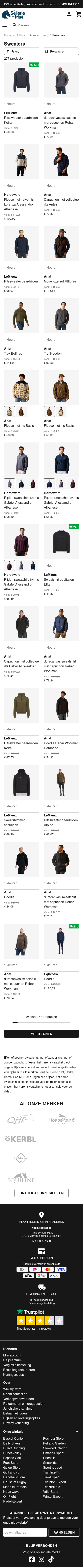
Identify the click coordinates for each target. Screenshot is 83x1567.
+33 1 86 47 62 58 (42, 1240)
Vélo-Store (50, 1491)
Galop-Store (12, 1467)
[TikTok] (51, 1560)
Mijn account (12, 1355)
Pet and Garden (54, 1443)
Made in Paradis (15, 1486)
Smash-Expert (53, 1453)
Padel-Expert (12, 1501)
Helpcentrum (12, 1360)
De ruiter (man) (38, 35)
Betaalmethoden (15, 1413)
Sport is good (52, 1467)
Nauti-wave (11, 1491)
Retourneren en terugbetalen (23, 1403)
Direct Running (14, 1448)
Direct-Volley (12, 1453)
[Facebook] (32, 1560)
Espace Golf (12, 1457)
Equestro (51, 974)
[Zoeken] (14, 25)
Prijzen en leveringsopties (21, 1418)
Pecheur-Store (53, 1438)
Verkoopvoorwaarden (18, 1398)
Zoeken (23, 25)
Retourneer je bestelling (41, 1303)
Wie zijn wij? (12, 1389)
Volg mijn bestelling (17, 1364)
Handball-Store (14, 1477)
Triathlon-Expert (54, 1482)
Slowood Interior (54, 1448)
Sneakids (50, 1462)
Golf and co (11, 1472)
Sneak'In (49, 1457)
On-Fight (9, 1496)
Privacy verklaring (16, 1423)
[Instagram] (41, 1560)
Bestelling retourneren (19, 1369)
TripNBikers (51, 1486)
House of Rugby (14, 1482)
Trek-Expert (51, 1477)
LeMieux (10, 112)
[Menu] (5, 25)
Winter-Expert (52, 1496)
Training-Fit (51, 1472)
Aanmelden (64, 1532)
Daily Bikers (12, 1443)
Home (8, 35)
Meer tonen (41, 1033)
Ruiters (20, 35)
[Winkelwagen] (79, 14)
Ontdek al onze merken (42, 1193)
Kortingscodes (13, 1374)
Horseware (12, 194)
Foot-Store (10, 1462)
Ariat (47, 112)
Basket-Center (13, 1438)
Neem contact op (41, 1227)
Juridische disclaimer (18, 1408)
